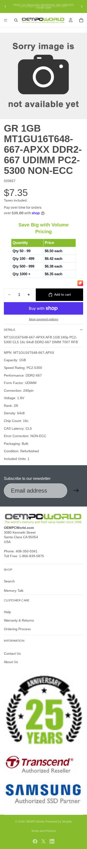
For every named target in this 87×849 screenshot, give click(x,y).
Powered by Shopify (58, 821)
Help (7, 612)
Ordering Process (17, 629)
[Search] (16, 20)
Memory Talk (13, 590)
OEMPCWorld (35, 821)
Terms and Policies (43, 831)
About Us (11, 662)
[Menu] (5, 20)
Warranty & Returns (19, 620)
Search (9, 581)
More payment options (43, 319)
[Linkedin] (52, 841)
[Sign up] (76, 491)
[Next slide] (81, 6)
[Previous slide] (5, 6)
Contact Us (12, 653)
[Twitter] (43, 841)
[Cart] (81, 20)
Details (9, 330)
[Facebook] (35, 841)
